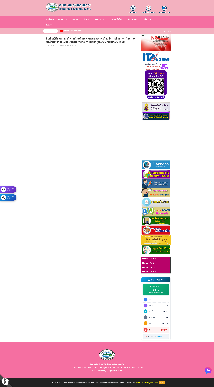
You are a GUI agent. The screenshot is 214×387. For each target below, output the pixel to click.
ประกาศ (86, 19)
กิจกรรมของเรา (133, 19)
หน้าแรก (50, 19)
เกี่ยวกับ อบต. (62, 19)
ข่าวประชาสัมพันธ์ (115, 19)
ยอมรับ (162, 383)
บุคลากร (75, 19)
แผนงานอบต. (99, 19)
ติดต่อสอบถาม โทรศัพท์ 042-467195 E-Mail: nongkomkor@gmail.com (87, 31)
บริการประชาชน (149, 19)
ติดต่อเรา (49, 25)
